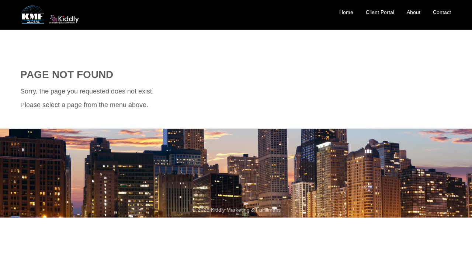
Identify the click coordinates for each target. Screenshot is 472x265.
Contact (442, 12)
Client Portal (380, 12)
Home (346, 12)
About (413, 12)
